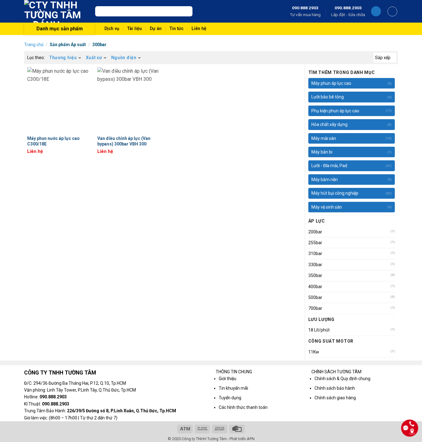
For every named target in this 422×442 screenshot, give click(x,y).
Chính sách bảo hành (334, 388)
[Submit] (186, 11)
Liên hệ (199, 28)
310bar (315, 253)
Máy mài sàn (323, 138)
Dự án (156, 28)
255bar (315, 242)
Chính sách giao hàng (335, 397)
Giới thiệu (227, 378)
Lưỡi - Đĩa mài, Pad (329, 165)
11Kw (313, 351)
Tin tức (177, 28)
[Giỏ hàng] (392, 11)
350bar (315, 275)
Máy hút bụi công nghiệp (334, 193)
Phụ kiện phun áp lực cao (335, 110)
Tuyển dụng (230, 397)
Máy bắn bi (321, 152)
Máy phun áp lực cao (331, 83)
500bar (315, 297)
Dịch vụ (111, 28)
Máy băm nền (324, 179)
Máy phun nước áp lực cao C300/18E (53, 141)
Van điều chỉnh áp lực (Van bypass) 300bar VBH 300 (123, 141)
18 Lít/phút (319, 329)
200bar (315, 231)
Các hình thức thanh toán (243, 407)
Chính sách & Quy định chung (342, 378)
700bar (315, 308)
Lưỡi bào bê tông (327, 96)
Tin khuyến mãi (233, 388)
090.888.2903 (348, 7)
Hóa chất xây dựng (329, 124)
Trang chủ (34, 44)
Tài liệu (134, 28)
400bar (315, 286)
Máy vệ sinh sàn (326, 207)
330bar (315, 264)
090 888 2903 (305, 7)
